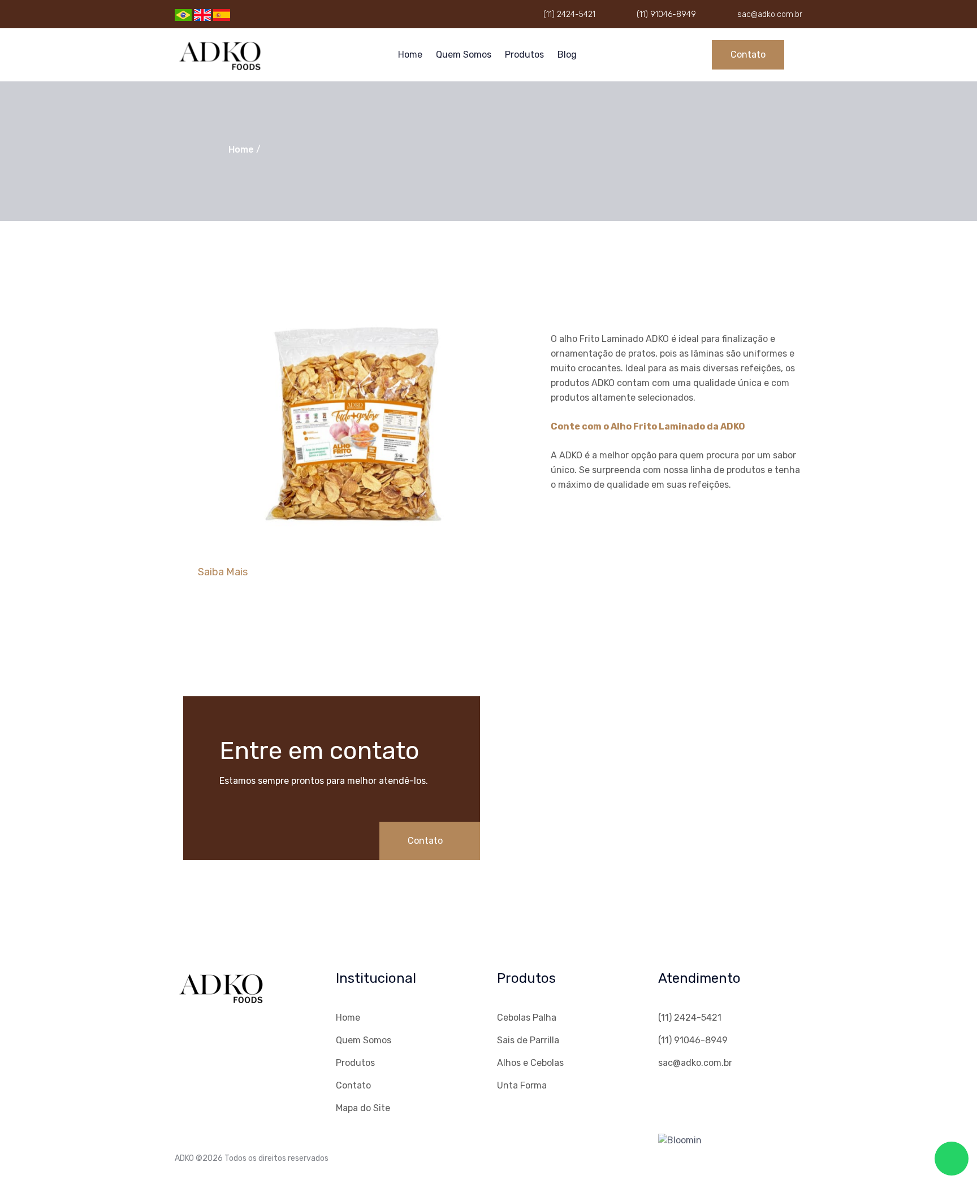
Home (410, 54)
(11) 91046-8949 (666, 14)
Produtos (524, 54)
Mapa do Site (363, 1108)
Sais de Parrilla (528, 1040)
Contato (748, 54)
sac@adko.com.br (769, 14)
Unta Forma (522, 1085)
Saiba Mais (223, 572)
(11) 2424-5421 (569, 14)
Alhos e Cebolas (530, 1062)
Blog (567, 54)
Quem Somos (463, 54)
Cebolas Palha (526, 1017)
